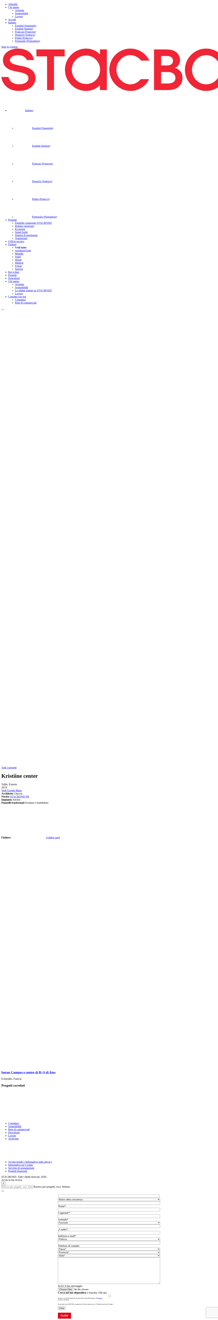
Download (14, 1132)
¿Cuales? (63, 1229)
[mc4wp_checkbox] (63, 1300)
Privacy (100, 1298)
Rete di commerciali (19, 1129)
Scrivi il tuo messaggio (70, 1286)
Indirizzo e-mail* (67, 1236)
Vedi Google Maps (11, 790)
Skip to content (9, 46)
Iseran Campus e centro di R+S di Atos (28, 1072)
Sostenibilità (14, 1126)
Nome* (62, 1206)
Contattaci (13, 1123)
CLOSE (64, 1315)
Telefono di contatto (68, 1245)
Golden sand (52, 837)
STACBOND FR (19, 796)
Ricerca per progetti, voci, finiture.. (52, 1186)
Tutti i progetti (9, 767)
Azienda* (63, 1219)
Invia (61, 1308)
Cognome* (64, 1212)
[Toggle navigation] (2, 309)
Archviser (13, 1138)
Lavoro (12, 1135)
